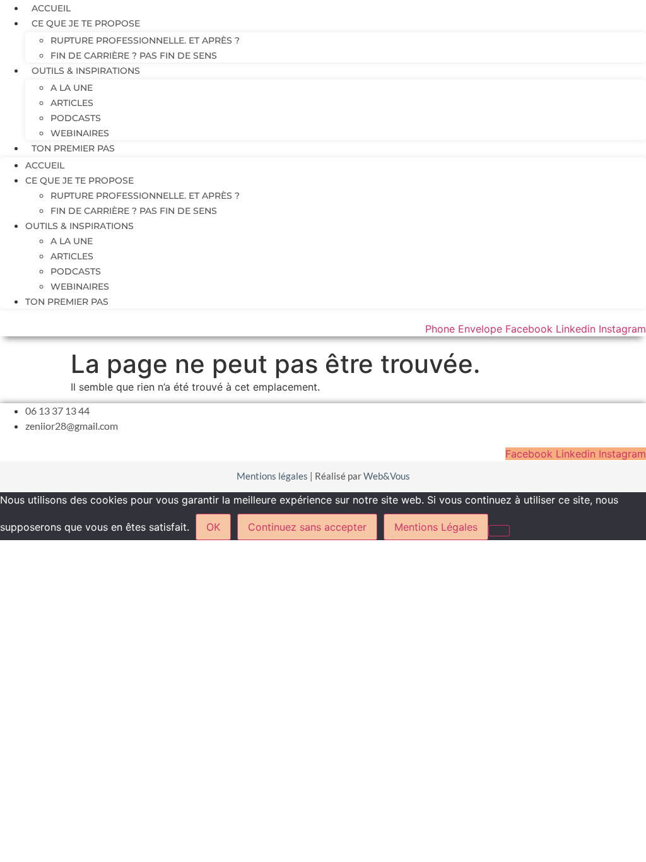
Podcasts (75, 118)
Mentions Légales (436, 527)
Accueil (51, 8)
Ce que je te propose (86, 23)
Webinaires (79, 133)
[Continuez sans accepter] (499, 530)
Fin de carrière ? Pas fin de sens (133, 55)
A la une (71, 87)
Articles (71, 103)
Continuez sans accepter (307, 527)
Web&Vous (386, 475)
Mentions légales (272, 475)
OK (213, 527)
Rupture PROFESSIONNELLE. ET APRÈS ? (145, 40)
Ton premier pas (73, 148)
